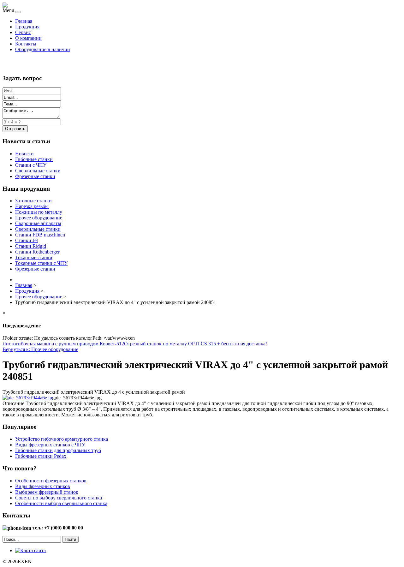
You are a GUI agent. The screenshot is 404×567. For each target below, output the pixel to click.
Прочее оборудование (38, 217)
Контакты (25, 43)
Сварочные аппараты (38, 223)
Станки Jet (26, 240)
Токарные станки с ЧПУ (41, 263)
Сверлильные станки (38, 170)
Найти (70, 539)
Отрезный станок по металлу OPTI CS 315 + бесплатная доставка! (195, 343)
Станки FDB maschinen (40, 234)
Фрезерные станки (35, 176)
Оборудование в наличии (42, 49)
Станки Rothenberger (37, 251)
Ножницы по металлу (38, 212)
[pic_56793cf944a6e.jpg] (29, 397)
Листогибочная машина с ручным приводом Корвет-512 (63, 343)
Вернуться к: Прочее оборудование (40, 349)
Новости (24, 153)
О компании (28, 38)
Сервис (23, 32)
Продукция (27, 26)
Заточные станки (33, 200)
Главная (23, 21)
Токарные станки (33, 257)
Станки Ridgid (30, 246)
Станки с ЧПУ (30, 165)
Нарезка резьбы (32, 206)
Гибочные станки (34, 159)
